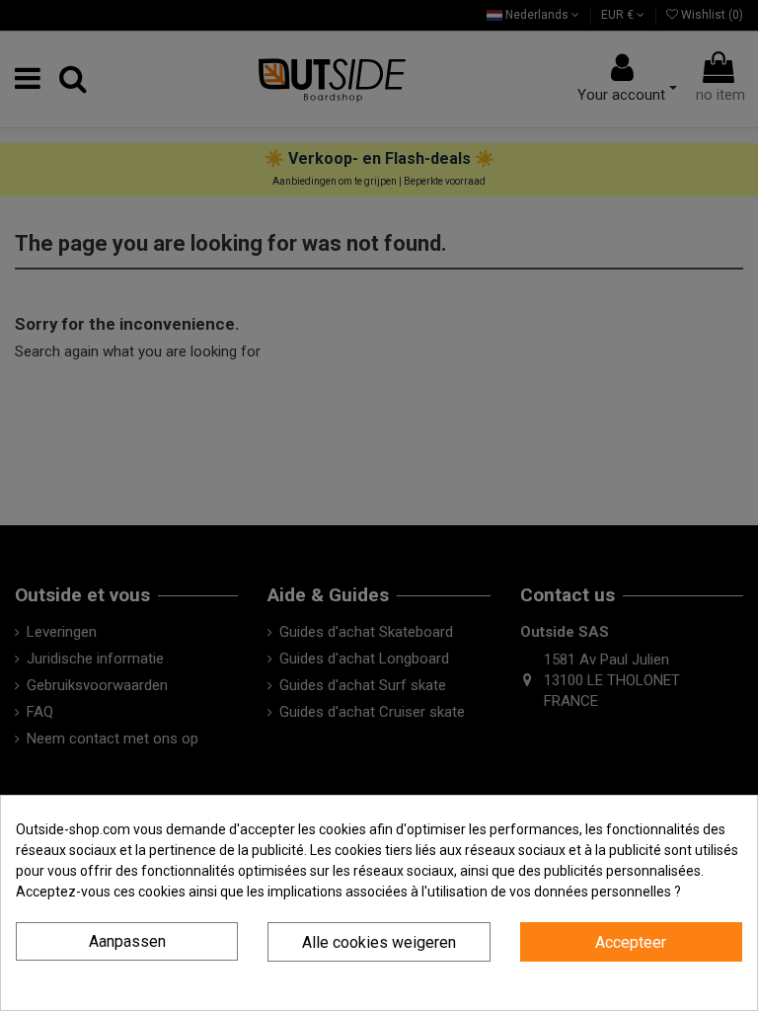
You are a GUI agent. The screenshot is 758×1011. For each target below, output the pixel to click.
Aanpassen (127, 941)
